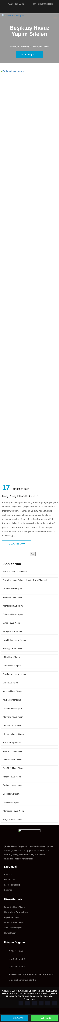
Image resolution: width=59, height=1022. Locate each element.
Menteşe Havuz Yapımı (13, 606)
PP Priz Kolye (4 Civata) (13, 734)
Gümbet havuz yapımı (12, 708)
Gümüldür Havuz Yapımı (13, 768)
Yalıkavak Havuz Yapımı (13, 597)
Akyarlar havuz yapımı (13, 726)
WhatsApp (45, 1018)
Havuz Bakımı (10, 933)
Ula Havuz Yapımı (10, 683)
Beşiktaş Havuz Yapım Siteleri (35, 47)
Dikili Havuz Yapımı (11, 794)
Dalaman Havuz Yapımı (13, 614)
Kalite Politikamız (12, 885)
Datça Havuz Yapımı (11, 623)
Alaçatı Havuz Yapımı (12, 777)
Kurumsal (8, 890)
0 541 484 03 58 (17, 967)
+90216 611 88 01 (15, 4)
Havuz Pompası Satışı (12, 743)
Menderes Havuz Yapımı (13, 811)
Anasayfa (14, 47)
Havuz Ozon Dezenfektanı (16, 912)
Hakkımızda (9, 880)
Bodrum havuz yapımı (12, 589)
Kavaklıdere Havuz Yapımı (14, 640)
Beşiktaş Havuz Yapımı (21, 496)
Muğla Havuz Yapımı (12, 700)
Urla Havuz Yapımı (11, 802)
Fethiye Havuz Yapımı (12, 632)
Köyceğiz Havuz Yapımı (13, 649)
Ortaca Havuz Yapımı (12, 666)
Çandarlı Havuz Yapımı (13, 760)
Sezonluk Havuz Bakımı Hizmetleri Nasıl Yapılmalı (25, 580)
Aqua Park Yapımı (11, 917)
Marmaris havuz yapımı (13, 717)
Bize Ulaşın (28, 54)
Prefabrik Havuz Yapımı (14, 923)
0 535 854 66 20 (17, 959)
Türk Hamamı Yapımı (13, 928)
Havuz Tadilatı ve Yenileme (15, 572)
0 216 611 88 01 (17, 951)
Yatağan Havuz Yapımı (12, 691)
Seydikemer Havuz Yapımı (14, 674)
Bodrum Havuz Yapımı (12, 785)
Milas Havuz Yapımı (11, 657)
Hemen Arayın (16, 1018)
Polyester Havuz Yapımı (14, 907)
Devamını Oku (17, 544)
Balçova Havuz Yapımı (12, 820)
